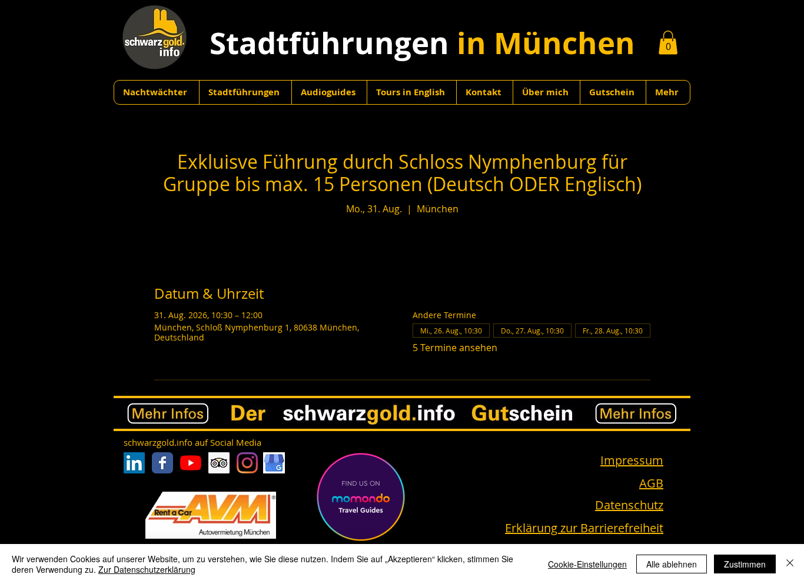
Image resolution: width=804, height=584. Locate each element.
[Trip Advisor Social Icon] (219, 462)
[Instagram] (247, 462)
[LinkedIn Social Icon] (134, 462)
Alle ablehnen (671, 564)
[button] (668, 43)
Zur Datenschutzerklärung (146, 569)
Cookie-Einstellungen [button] (587, 564)
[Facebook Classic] (162, 462)
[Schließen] (790, 564)
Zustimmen (745, 564)
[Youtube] (190, 462)
